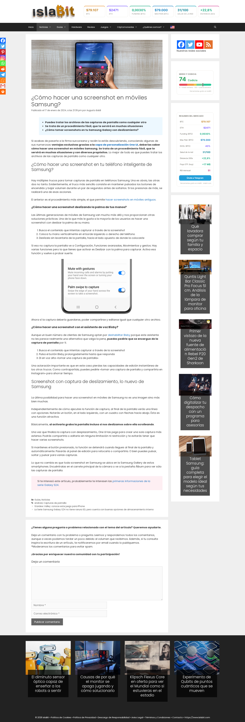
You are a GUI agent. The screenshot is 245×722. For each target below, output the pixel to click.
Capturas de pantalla (55, 502)
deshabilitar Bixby (119, 335)
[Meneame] (3, 80)
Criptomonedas (125, 27)
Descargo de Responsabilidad (113, 717)
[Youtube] (199, 44)
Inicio (31, 27)
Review (91, 27)
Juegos (104, 27)
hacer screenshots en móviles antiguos (131, 199)
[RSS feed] (208, 44)
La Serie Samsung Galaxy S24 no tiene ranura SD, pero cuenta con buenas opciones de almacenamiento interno (94, 509)
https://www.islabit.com (197, 717)
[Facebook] (3, 40)
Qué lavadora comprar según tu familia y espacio (195, 238)
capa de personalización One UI (116, 144)
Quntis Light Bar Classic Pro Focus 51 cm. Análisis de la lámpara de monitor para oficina (195, 292)
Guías (60, 27)
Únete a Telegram (195, 178)
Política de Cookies (61, 717)
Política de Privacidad (84, 717)
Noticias (43, 27)
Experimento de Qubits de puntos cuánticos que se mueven (197, 683)
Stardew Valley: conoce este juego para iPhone (59, 506)
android (38, 502)
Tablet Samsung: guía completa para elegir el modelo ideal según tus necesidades (195, 474)
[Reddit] (3, 69)
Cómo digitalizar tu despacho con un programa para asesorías (195, 411)
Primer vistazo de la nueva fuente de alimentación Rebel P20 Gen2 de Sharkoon (195, 347)
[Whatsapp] (3, 63)
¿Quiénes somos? (152, 27)
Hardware (77, 27)
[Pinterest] (3, 52)
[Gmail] (3, 86)
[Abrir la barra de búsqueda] (215, 27)
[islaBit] (53, 11)
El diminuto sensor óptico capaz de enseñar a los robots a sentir (48, 683)
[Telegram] (3, 74)
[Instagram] (3, 57)
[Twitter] (3, 46)
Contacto (177, 717)
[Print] (3, 92)
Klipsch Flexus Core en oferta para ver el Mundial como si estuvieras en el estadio (147, 686)
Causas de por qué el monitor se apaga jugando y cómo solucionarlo (97, 683)
